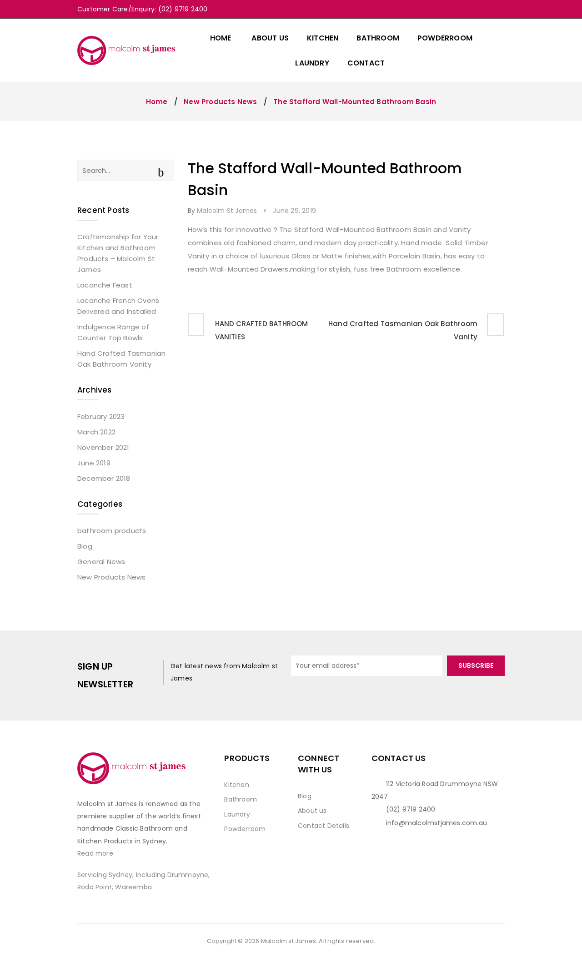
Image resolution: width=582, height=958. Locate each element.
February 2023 (101, 416)
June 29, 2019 (294, 210)
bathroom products (111, 530)
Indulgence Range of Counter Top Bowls (113, 332)
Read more (95, 853)
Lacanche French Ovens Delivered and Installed (118, 306)
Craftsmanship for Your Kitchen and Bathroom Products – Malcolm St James (117, 253)
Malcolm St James (227, 210)
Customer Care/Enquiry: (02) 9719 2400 (142, 9)
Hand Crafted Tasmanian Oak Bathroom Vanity (121, 358)
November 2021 (103, 447)
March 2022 (96, 432)
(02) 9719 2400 (411, 809)
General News (101, 561)
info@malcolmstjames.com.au (436, 822)
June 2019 (93, 463)
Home (157, 101)
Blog (84, 546)
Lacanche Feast (104, 285)
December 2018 (103, 478)
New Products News (220, 101)
